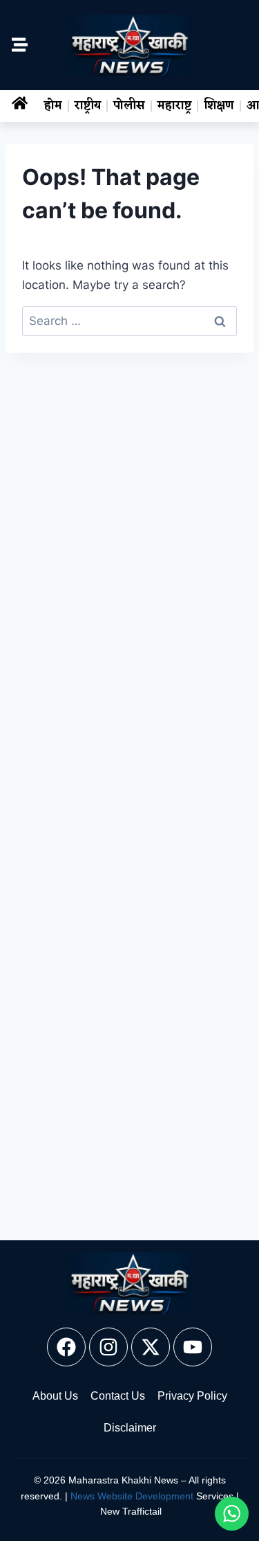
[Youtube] (192, 1347)
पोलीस (129, 106)
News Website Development (131, 1496)
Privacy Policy (192, 1396)
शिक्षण (219, 106)
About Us (55, 1396)
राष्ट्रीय (88, 106)
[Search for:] (129, 321)
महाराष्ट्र (174, 106)
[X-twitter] (150, 1347)
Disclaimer (130, 1428)
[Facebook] (66, 1347)
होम (53, 106)
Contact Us (117, 1396)
